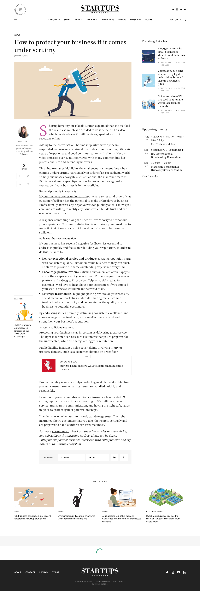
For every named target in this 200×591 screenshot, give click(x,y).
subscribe (51, 435)
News (17, 35)
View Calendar (150, 176)
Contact (30, 572)
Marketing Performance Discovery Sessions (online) (167, 168)
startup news (60, 431)
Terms (55, 572)
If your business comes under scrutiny (64, 196)
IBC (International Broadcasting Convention (166, 155)
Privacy (43, 572)
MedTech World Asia (163, 144)
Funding (65, 361)
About (17, 572)
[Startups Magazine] (100, 9)
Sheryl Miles (24, 141)
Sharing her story (60, 125)
